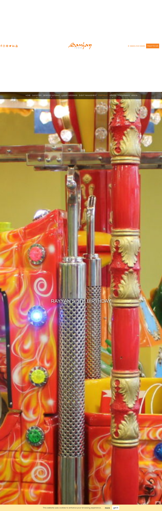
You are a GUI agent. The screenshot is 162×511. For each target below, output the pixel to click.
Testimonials (124, 95)
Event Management (88, 95)
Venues (112, 95)
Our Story (37, 95)
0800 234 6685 (137, 46)
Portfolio (103, 95)
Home (28, 95)
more (107, 508)
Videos (134, 95)
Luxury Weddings (69, 95)
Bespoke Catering (51, 95)
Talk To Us (152, 46)
